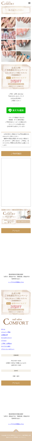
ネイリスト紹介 (5, 346)
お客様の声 (4, 335)
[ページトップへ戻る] (16, 431)
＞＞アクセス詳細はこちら (16, 282)
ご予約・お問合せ (6, 343)
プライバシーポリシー (7, 349)
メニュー (29, 3)
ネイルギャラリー (6, 338)
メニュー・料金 (5, 332)
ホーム (3, 329)
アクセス (3, 340)
